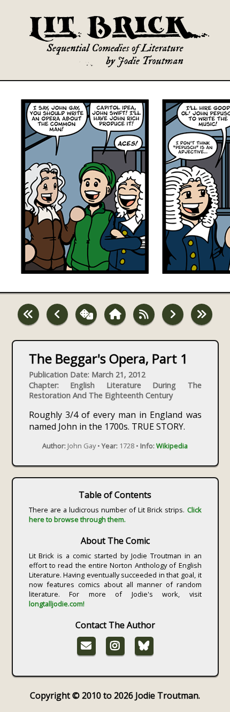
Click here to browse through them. (115, 514)
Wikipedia (172, 445)
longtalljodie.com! (57, 603)
